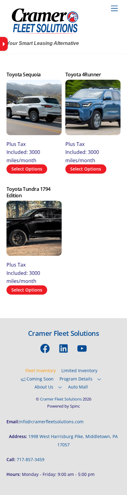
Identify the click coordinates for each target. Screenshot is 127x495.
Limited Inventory (79, 370)
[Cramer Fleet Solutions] (45, 34)
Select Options (26, 169)
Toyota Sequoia (23, 74)
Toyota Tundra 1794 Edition (28, 192)
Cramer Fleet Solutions (61, 399)
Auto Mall (78, 387)
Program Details (75, 379)
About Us (44, 387)
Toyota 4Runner (83, 74)
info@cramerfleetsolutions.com (51, 422)
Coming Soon (39, 379)
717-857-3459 (30, 459)
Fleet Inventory (40, 370)
